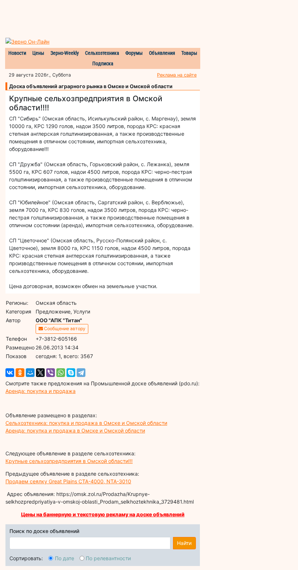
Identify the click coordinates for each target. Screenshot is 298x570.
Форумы (134, 53)
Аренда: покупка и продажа (40, 391)
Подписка (102, 63)
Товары (189, 53)
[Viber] (50, 372)
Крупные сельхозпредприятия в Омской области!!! (69, 461)
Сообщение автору (64, 328)
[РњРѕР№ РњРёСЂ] (30, 372)
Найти (184, 543)
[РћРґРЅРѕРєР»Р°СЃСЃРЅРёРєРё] (20, 372)
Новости (17, 53)
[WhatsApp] (60, 372)
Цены (38, 53)
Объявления (162, 53)
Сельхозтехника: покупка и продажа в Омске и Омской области (86, 423)
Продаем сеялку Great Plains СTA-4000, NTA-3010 (68, 481)
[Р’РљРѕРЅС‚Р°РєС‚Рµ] (9, 372)
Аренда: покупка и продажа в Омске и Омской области (75, 430)
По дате (64, 558)
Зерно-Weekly (65, 53)
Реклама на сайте (177, 75)
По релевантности (108, 558)
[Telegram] (81, 372)
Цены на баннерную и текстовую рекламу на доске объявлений (103, 514)
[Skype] (71, 372)
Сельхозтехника (102, 53)
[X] (40, 372)
